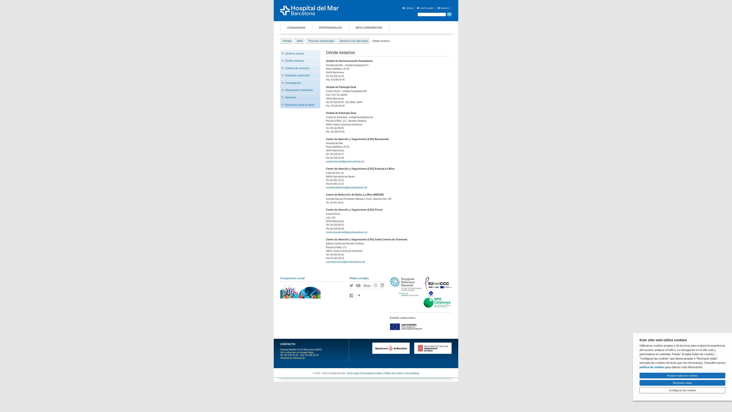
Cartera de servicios (297, 68)
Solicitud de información (292, 358)
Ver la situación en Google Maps (297, 352)
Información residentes (299, 90)
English (445, 8)
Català (409, 8)
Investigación (293, 82)
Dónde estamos (294, 60)
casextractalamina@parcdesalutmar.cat (346, 187)
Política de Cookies (394, 373)
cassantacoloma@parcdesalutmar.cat (345, 262)
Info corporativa (369, 27)
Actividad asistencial (297, 75)
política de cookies (652, 367)
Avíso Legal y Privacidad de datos (364, 373)
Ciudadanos (296, 27)
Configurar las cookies (682, 390)
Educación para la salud (299, 104)
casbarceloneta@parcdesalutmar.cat (345, 161)
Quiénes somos (294, 53)
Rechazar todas (682, 382)
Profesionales (330, 27)
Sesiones (290, 97)
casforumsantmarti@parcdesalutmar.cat (346, 232)
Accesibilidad (412, 373)
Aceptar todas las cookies (682, 375)
